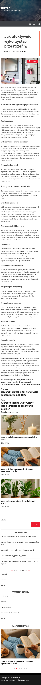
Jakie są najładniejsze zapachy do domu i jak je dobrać (18, 536)
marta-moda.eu (6, 607)
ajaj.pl (3, 618)
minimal (20, 382)
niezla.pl (23, 51)
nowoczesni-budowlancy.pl (10, 613)
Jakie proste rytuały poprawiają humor (13, 556)
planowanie (5, 384)
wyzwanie (36, 384)
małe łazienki (13, 382)
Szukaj (3, 520)
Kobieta (3, 580)
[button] (4, 651)
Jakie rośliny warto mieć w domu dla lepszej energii (17, 502)
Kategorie (4, 574)
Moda (3, 585)
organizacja (28, 382)
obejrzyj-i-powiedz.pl (7, 596)
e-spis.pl (3, 601)
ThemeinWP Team (23, 680)
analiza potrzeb (11, 380)
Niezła (6, 8)
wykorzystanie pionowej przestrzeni (20, 384)
